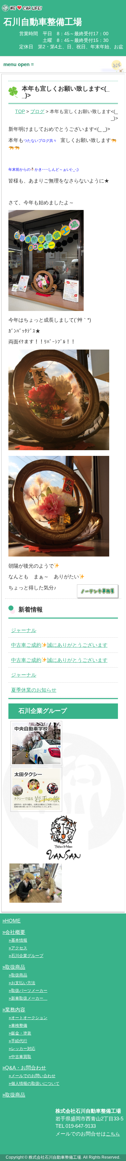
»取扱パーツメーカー (28, 990)
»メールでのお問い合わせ (32, 1075)
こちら (113, 1134)
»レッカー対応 (22, 1048)
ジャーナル (23, 630)
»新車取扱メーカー (28, 998)
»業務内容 (13, 1009)
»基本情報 (18, 940)
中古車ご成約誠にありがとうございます (59, 645)
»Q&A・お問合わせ (24, 1067)
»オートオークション (28, 1017)
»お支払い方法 (22, 983)
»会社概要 (13, 932)
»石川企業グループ (26, 955)
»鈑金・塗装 (20, 1033)
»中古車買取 (20, 1056)
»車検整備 (18, 1025)
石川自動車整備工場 (42, 22)
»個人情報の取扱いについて (34, 1083)
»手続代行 (18, 1041)
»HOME (11, 920)
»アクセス (18, 948)
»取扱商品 (13, 967)
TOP (20, 111)
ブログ (37, 111)
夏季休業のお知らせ (33, 690)
